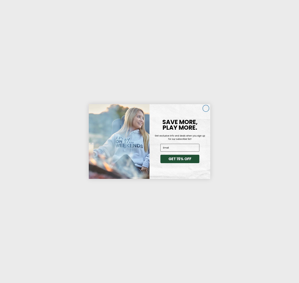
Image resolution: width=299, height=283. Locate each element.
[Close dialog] (206, 108)
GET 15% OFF (179, 158)
